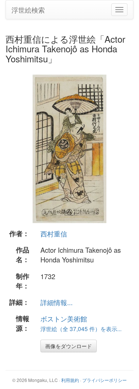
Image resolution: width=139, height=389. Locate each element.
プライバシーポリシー (104, 380)
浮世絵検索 (28, 9)
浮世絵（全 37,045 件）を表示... (81, 328)
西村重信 (53, 233)
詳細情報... (56, 302)
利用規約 (70, 380)
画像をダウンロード (68, 346)
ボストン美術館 (63, 318)
